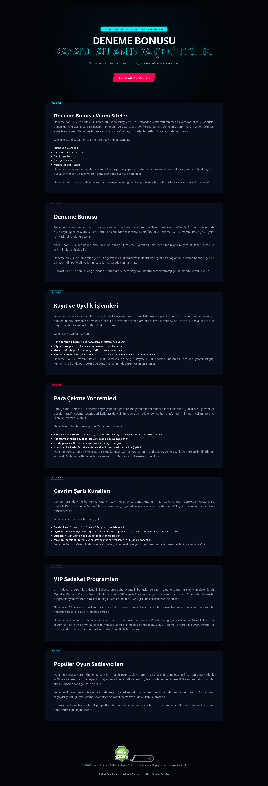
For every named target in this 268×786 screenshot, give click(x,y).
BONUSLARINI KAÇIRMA (134, 77)
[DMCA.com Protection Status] (121, 761)
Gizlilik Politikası (108, 774)
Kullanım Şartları (131, 774)
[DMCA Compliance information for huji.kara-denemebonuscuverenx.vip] (142, 761)
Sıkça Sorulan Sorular (157, 774)
